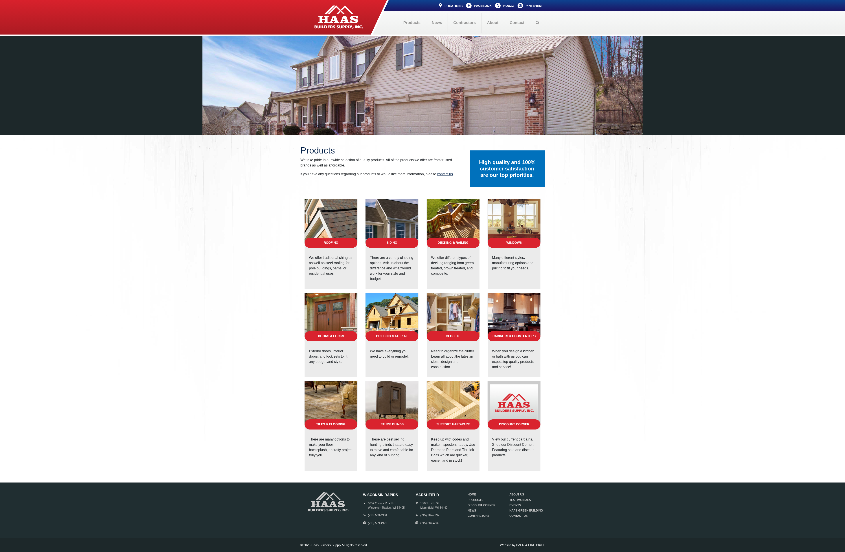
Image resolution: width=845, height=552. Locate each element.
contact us (445, 174)
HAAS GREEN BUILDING (526, 510)
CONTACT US (518, 515)
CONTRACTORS (478, 515)
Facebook (482, 5)
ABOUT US (516, 494)
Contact (517, 22)
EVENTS (515, 505)
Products (412, 22)
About (492, 22)
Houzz (508, 5)
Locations (453, 6)
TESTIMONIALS (520, 500)
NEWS (472, 510)
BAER (520, 545)
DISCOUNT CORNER (481, 505)
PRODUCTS (475, 500)
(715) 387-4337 (429, 515)
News (437, 22)
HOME (472, 494)
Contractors (464, 22)
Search (537, 23)
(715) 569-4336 (377, 515)
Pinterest (534, 5)
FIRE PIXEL (536, 545)
